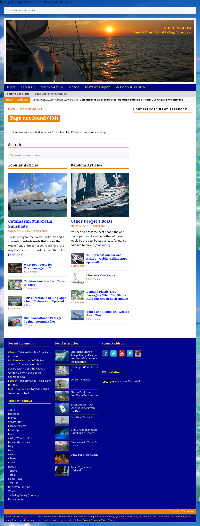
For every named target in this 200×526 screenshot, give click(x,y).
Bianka (12, 417)
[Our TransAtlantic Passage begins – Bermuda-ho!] (15, 324)
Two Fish (13, 483)
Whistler (13, 491)
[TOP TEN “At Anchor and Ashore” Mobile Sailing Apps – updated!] (77, 261)
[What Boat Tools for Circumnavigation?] (15, 271)
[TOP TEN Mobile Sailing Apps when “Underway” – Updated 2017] (15, 304)
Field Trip (13, 430)
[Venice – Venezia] (62, 386)
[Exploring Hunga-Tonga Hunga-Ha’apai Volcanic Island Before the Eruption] (62, 358)
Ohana (12, 458)
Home (11, 87)
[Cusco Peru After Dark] (62, 461)
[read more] (15, 254)
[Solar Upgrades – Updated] (62, 474)
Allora (11, 409)
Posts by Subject (97, 87)
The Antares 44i (51, 87)
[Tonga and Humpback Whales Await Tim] (77, 318)
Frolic (11, 434)
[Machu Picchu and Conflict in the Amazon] (62, 399)
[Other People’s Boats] (100, 214)
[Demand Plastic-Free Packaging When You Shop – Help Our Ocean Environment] (77, 298)
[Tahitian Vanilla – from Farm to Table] (15, 287)
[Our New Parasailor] (62, 424)
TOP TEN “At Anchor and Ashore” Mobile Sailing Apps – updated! (107, 259)
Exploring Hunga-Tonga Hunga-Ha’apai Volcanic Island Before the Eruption (84, 356)
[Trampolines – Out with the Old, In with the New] (62, 411)
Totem (12, 475)
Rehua (12, 466)
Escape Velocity (17, 426)
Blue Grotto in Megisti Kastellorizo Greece (84, 431)
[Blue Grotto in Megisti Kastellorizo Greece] (62, 436)
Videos (74, 87)
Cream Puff (14, 421)
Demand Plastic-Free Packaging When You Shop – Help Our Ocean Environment (107, 295)
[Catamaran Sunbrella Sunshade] (37, 214)
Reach (12, 462)
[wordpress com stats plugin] (108, 381)
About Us (28, 87)
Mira (10, 450)
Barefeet (13, 413)
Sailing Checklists (18, 93)
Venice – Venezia (80, 379)
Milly (10, 446)
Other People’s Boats (91, 221)
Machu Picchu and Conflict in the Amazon (84, 394)
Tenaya (12, 470)
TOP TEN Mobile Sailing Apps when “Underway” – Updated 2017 (45, 301)
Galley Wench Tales (20, 438)
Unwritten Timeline (19, 487)
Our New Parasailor (83, 417)
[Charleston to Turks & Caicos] (62, 449)
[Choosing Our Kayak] (77, 281)
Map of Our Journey (130, 87)
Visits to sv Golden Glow (129, 381)
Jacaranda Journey (19, 442)
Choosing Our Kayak (100, 275)
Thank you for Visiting (181, 511)
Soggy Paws (15, 478)
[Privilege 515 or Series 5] (62, 374)
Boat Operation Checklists (51, 93)
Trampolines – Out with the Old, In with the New (83, 408)
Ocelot (12, 454)
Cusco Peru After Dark (84, 454)
